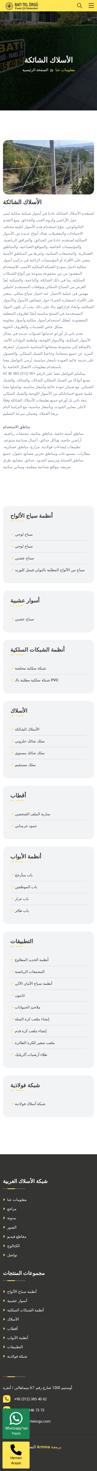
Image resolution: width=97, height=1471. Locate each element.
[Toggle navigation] (91, 6)
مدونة (11, 1218)
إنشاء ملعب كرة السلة (32, 1019)
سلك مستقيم (25, 765)
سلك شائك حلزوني (30, 741)
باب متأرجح (24, 875)
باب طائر (22, 910)
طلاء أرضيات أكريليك (31, 1054)
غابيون (20, 995)
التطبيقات (14, 1347)
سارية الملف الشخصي (32, 814)
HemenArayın (16, 1460)
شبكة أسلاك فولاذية (30, 1104)
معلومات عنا (16, 1200)
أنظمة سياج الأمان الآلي (33, 983)
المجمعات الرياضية (30, 971)
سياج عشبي (24, 558)
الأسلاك (12, 1319)
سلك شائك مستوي (30, 753)
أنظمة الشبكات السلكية (25, 1310)
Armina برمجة (49, 1447)
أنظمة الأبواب (17, 1338)
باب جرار (22, 899)
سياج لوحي (24, 534)
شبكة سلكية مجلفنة (30, 668)
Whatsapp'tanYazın (16, 1430)
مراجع (11, 1209)
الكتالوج (13, 1246)
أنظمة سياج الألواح (21, 1291)
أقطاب (12, 1328)
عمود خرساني (26, 826)
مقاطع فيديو (16, 1236)
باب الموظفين (26, 887)
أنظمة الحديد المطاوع (31, 960)
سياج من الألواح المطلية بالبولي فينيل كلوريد (50, 570)
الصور (11, 1227)
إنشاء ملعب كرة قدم (31, 1031)
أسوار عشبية (16, 1301)
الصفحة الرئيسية (35, 70)
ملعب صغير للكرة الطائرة (35, 1043)
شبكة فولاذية (16, 1356)
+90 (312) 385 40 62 (30, 1399)
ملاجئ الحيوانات (27, 1007)
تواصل (11, 1255)
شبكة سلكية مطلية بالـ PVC (36, 680)
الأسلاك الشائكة (27, 729)
